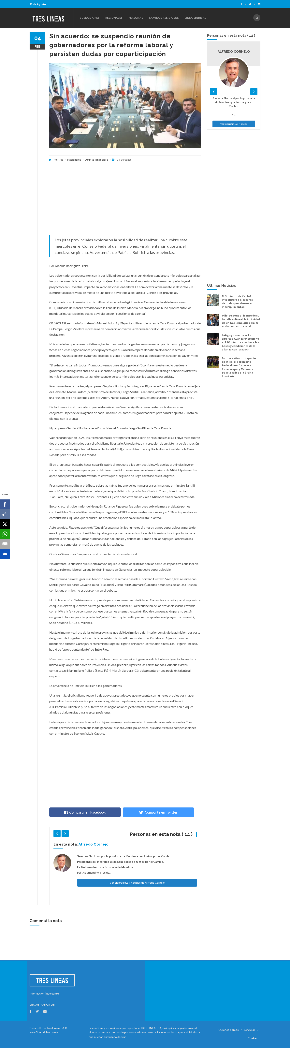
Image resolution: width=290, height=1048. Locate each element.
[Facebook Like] (5, 514)
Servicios (249, 1029)
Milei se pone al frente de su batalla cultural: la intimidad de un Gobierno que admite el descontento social (241, 321)
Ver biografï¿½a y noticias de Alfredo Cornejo (137, 882)
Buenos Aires (89, 18)
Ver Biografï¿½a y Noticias (233, 123)
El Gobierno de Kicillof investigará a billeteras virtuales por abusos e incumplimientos (237, 301)
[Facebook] (243, 4)
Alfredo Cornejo (94, 844)
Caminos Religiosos (164, 18)
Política (58, 159)
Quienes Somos (228, 1029)
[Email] (5, 544)
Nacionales (74, 159)
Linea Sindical (195, 18)
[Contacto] (259, 4)
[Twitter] (252, 4)
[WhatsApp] (5, 534)
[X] (5, 524)
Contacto (254, 1038)
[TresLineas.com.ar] (51, 18)
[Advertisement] (125, 201)
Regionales (114, 18)
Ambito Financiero (96, 159)
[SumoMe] (5, 554)
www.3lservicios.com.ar (44, 1032)
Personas (135, 18)
